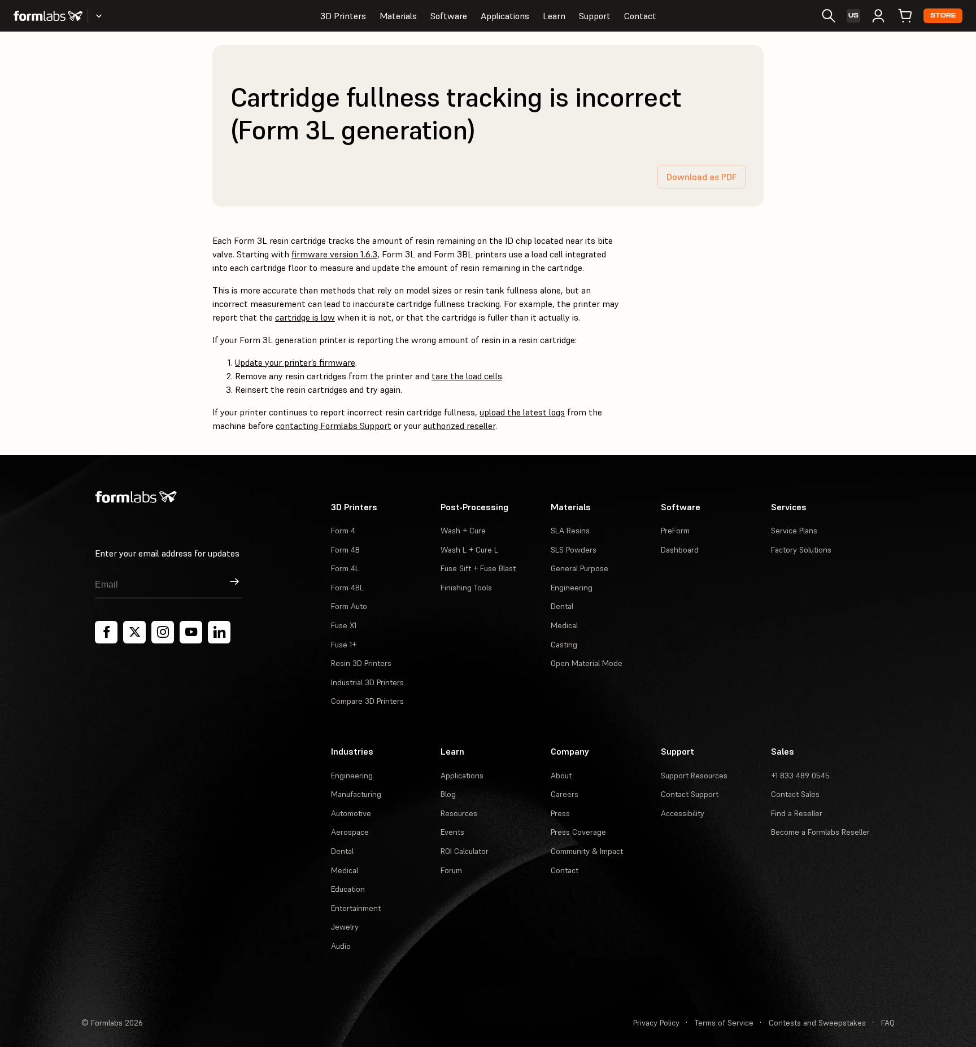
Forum (451, 870)
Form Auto (349, 606)
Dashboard (680, 550)
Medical (564, 625)
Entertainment (356, 908)
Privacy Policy (656, 1023)
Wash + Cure (463, 530)
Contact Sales (795, 794)
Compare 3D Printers (367, 701)
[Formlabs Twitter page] (134, 632)
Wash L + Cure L (469, 550)
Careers (564, 794)
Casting (564, 644)
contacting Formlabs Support (333, 425)
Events (452, 832)
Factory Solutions (801, 550)
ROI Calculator (465, 851)
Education (348, 889)
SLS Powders (573, 550)
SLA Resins (570, 530)
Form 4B (345, 550)
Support (595, 15)
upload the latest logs (522, 412)
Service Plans (794, 530)
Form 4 (343, 530)
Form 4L (345, 568)
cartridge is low (305, 317)
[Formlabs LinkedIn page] (219, 632)
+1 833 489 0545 (800, 775)
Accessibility (682, 813)
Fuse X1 (343, 625)
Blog (448, 794)
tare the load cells (467, 376)
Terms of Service (724, 1023)
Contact (640, 15)
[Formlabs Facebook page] (106, 632)
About (561, 775)
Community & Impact (587, 851)
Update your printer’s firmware (295, 362)
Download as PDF (701, 176)
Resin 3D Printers (361, 663)
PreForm (675, 530)
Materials (398, 15)
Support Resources (694, 775)
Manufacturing (356, 794)
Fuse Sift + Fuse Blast (478, 568)
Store (943, 15)
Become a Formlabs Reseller (820, 832)
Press (560, 813)
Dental (562, 606)
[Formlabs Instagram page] (162, 632)
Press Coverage (578, 832)
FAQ (888, 1023)
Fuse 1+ (343, 644)
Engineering (571, 587)
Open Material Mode (586, 663)
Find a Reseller (796, 813)
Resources (459, 813)
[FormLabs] (48, 16)
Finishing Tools (466, 587)
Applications (505, 15)
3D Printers (343, 15)
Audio (341, 946)
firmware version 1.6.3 (334, 254)
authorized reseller (459, 425)
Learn (554, 15)
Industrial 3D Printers (367, 682)
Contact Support (689, 794)
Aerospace (350, 832)
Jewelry (345, 927)
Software (448, 15)
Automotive (351, 813)
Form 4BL (347, 587)
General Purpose (579, 568)
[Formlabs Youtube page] (191, 632)
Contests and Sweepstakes (817, 1023)
